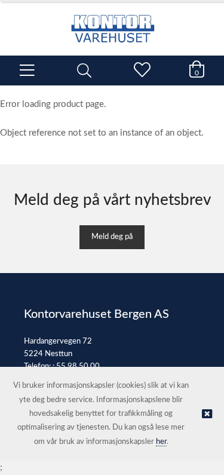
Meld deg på (112, 237)
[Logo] (112, 23)
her (161, 442)
